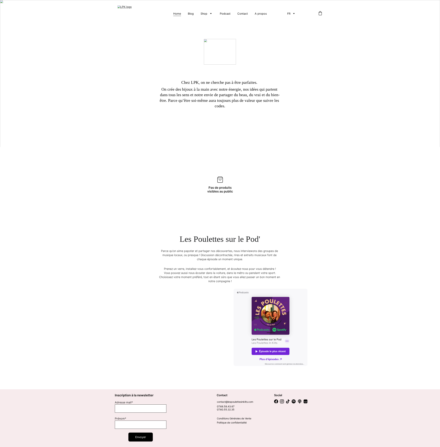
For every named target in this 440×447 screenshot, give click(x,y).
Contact (242, 13)
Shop (204, 13)
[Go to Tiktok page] (288, 401)
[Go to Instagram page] (282, 401)
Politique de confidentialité (232, 422)
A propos (261, 13)
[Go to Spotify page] (294, 401)
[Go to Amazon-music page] (305, 401)
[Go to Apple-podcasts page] (300, 401)
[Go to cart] (320, 13)
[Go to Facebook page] (276, 401)
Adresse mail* (124, 402)
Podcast (225, 13)
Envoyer (140, 437)
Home (177, 13)
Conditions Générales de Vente (234, 418)
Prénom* (120, 418)
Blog (191, 13)
